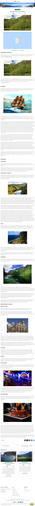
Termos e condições (15, 493)
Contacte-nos (14, 490)
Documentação (14, 492)
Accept (32, 504)
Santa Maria (10, 461)
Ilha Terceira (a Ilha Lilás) (24, 463)
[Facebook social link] (25, 440)
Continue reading (25, 473)
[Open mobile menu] (1, 1)
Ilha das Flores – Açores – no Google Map (17, 50)
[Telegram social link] (33, 440)
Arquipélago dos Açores (8, 56)
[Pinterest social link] (29, 440)
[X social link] (27, 440)
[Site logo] (17, 1)
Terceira (26, 461)
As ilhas (16, 9)
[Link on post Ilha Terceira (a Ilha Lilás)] (25, 456)
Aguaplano (16, 13)
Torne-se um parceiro (27, 490)
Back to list (17, 445)
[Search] (34, 1)
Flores (19, 9)
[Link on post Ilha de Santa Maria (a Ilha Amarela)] (8, 456)
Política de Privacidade (15, 495)
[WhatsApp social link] (31, 440)
